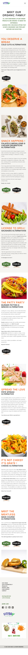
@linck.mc (6, 596)
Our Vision (5, 583)
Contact (4, 590)
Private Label (5, 587)
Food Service (5, 589)
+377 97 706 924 (6, 597)
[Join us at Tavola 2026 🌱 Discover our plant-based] (14, 635)
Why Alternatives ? (7, 584)
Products (4, 586)
